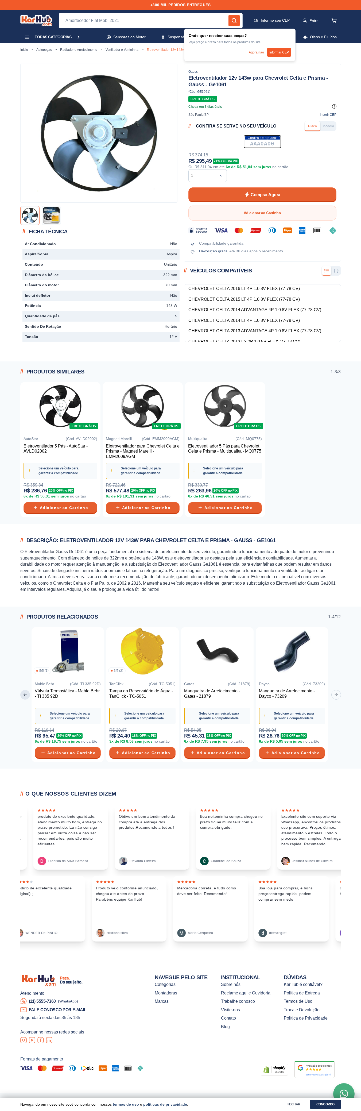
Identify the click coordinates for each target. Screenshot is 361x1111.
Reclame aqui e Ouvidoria (245, 993)
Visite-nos (230, 1010)
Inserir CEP (328, 114)
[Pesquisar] (234, 20)
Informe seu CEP (275, 20)
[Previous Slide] (25, 695)
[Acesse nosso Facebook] (40, 1040)
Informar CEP (279, 52)
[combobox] (203, 175)
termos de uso (126, 1104)
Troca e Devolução (302, 1010)
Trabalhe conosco (238, 1001)
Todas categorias (53, 37)
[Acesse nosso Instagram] (23, 1040)
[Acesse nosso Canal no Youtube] (32, 1040)
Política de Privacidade (306, 1018)
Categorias (165, 984)
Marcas (162, 1001)
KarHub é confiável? (303, 984)
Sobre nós (230, 984)
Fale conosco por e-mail (58, 1010)
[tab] (312, 126)
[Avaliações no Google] (314, 1069)
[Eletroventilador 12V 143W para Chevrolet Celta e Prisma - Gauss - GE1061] (30, 215)
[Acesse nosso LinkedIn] (49, 1040)
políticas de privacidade (165, 1104)
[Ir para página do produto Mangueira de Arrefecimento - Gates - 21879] (217, 652)
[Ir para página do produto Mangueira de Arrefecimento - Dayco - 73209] (292, 652)
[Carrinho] (334, 20)
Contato (228, 1018)
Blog (225, 1026)
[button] (304, 20)
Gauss (193, 71)
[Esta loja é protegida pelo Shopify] (274, 1069)
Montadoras (166, 993)
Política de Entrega (302, 993)
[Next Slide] (336, 695)
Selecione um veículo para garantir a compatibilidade (58, 470)
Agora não (256, 52)
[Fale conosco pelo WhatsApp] (344, 1094)
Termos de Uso (298, 1001)
